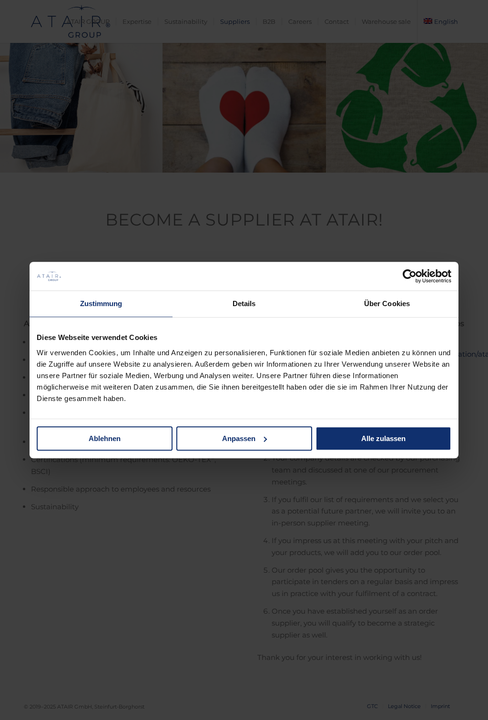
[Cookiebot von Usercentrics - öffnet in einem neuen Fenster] (409, 276)
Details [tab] (244, 303)
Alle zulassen (383, 438)
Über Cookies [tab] (387, 303)
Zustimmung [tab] (101, 303)
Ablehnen (105, 438)
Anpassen (238, 438)
